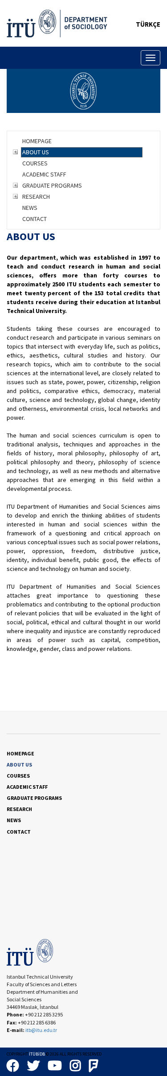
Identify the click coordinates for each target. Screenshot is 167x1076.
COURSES (35, 163)
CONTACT (34, 219)
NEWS (29, 208)
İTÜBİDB (37, 1054)
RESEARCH (36, 197)
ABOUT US (35, 152)
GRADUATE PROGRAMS (52, 185)
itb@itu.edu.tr (41, 1030)
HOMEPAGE (37, 141)
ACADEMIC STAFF (44, 174)
